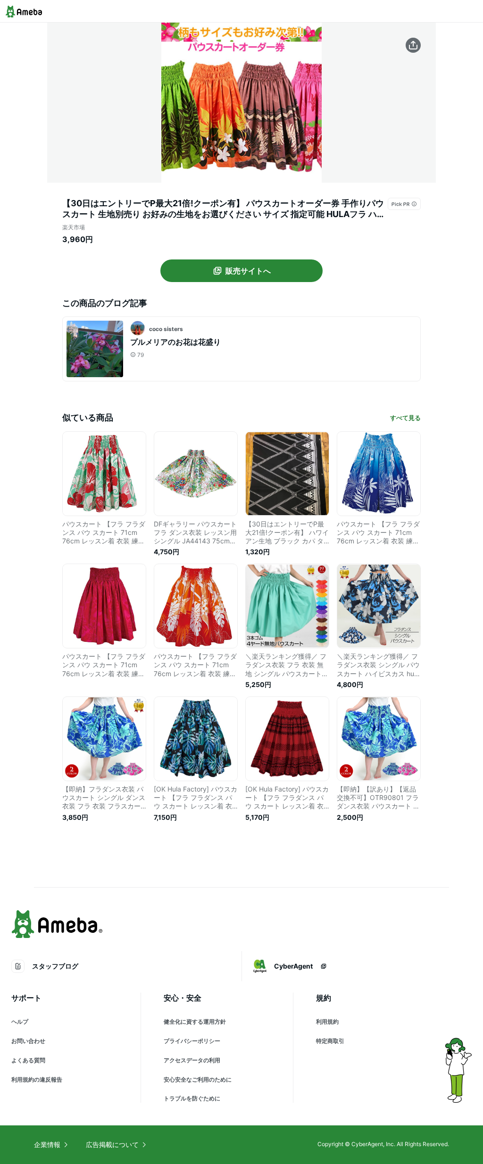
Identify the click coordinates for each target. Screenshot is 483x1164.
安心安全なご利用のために (198, 1079)
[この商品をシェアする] (413, 45)
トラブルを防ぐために (192, 1098)
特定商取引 (330, 1040)
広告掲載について (112, 1144)
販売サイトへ (248, 270)
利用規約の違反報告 (36, 1079)
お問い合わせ (28, 1040)
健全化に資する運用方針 (195, 1021)
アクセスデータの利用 (192, 1060)
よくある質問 (28, 1060)
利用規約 (327, 1021)
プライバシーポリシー (192, 1040)
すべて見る (405, 417)
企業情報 (47, 1144)
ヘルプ (19, 1021)
